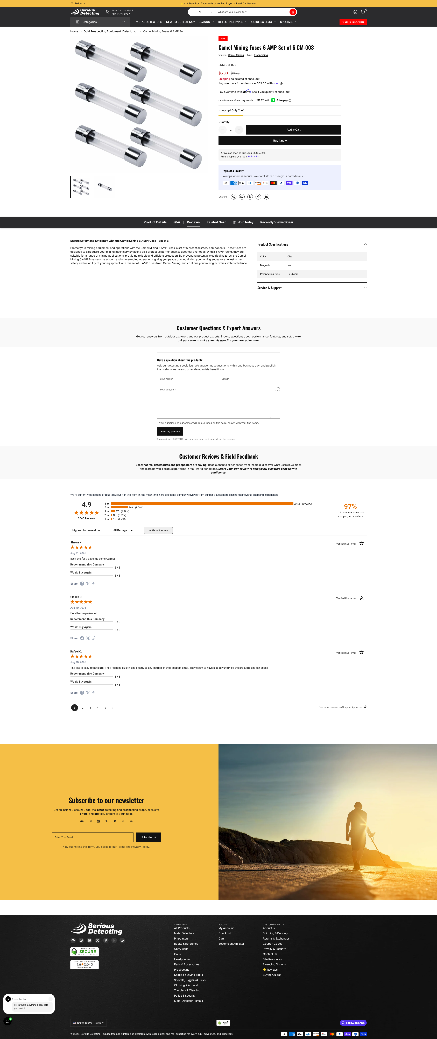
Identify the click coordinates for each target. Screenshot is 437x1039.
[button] (293, 12)
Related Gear (216, 222)
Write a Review (158, 530)
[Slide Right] (270, 3)
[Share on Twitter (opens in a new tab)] (88, 583)
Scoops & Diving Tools (188, 974)
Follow (78, 3)
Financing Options (274, 964)
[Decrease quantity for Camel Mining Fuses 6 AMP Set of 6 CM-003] (222, 130)
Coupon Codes (272, 943)
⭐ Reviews (270, 969)
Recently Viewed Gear (276, 222)
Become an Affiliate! (231, 943)
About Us (269, 928)
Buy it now (280, 140)
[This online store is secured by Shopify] (223, 1023)
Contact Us (270, 954)
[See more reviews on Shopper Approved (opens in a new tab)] (93, 583)
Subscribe (146, 837)
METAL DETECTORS (149, 22)
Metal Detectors (184, 933)
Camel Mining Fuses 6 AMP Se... (164, 31)
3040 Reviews (90, 518)
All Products (181, 928)
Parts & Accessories (186, 964)
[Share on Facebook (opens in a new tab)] (82, 584)
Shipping (224, 79)
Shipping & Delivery (275, 933)
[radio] (218, 503)
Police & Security (184, 995)
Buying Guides (272, 974)
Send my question (170, 431)
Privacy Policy (140, 846)
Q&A (176, 222)
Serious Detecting (91, 1033)
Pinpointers (181, 938)
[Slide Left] (166, 3)
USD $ (89, 1022)
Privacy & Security (274, 948)
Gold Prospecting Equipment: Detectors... (111, 31)
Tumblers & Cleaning (187, 990)
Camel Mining (236, 55)
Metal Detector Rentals (188, 1000)
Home (74, 31)
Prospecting (261, 55)
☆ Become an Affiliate (353, 22)
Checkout (224, 933)
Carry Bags (181, 948)
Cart (221, 938)
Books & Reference (186, 943)
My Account (226, 928)
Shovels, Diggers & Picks (190, 980)
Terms (121, 846)
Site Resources (272, 959)
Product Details (155, 222)
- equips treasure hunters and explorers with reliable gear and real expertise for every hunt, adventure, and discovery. (167, 1033)
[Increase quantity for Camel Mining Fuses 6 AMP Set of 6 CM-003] (239, 130)
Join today (245, 222)
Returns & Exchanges (276, 938)
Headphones (182, 959)
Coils (177, 954)
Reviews (193, 222)
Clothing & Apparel (186, 985)
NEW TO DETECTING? (180, 22)
